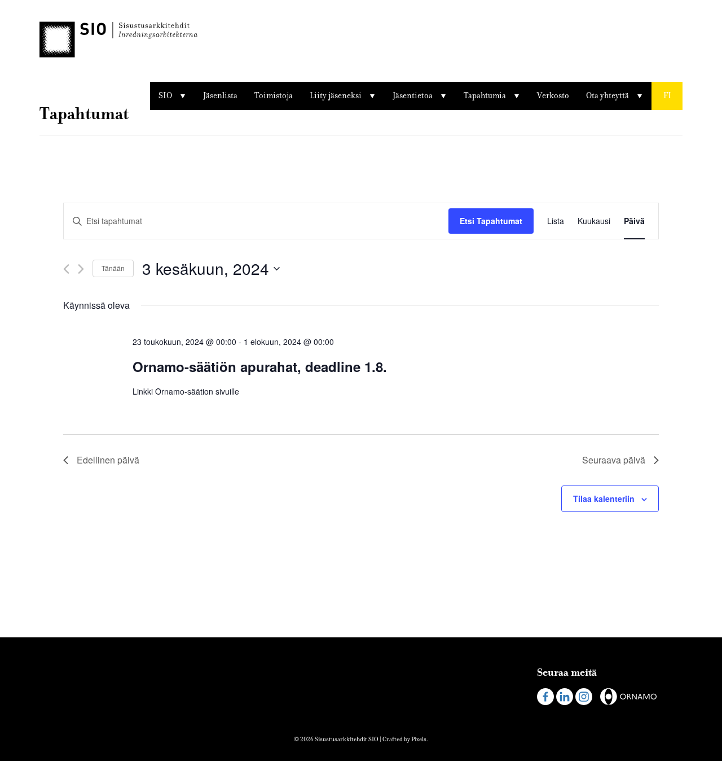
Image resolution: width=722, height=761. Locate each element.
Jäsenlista (220, 95)
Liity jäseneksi (336, 95)
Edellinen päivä (108, 459)
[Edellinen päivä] (66, 269)
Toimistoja (273, 95)
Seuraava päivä (613, 459)
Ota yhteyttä (607, 95)
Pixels (418, 739)
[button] (667, 96)
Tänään (113, 268)
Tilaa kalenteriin (604, 498)
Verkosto (553, 95)
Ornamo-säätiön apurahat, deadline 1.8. (260, 366)
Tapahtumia (485, 95)
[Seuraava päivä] (81, 269)
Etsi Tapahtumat (491, 220)
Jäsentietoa (413, 95)
